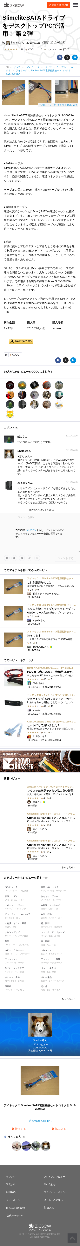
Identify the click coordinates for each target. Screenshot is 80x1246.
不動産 (8, 986)
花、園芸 (45, 923)
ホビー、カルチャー (14, 950)
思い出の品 (24, 945)
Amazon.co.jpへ (41, 1120)
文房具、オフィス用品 (15, 923)
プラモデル (25, 954)
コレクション (47, 950)
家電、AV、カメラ (49, 887)
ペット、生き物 (48, 968)
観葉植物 (58, 927)
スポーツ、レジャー (14, 905)
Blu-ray (14, 900)
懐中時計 (45, 963)
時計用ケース (56, 963)
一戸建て (20, 990)
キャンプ (9, 909)
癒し (18, 918)
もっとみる (68, 999)
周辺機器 (25, 891)
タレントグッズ (12, 932)
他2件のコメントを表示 (41, 510)
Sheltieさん (17, 42)
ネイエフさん (25, 482)
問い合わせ (50, 1184)
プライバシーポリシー (55, 1192)
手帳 (14, 927)
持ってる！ (21, 1128)
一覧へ (46, 878)
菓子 (60, 918)
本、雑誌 (45, 941)
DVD (7, 900)
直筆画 (57, 936)
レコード (13, 945)
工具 (56, 909)
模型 (7, 954)
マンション (10, 990)
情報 (43, 990)
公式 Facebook (17, 1207)
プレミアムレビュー (54, 1176)
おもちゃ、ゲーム (49, 896)
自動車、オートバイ (50, 905)
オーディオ (61, 891)
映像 (52, 891)
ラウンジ (11, 1176)
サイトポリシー (14, 1200)
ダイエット (10, 918)
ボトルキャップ (55, 954)
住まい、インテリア (14, 968)
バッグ (21, 963)
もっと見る (68, 867)
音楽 (7, 941)
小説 (54, 945)
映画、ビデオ (11, 896)
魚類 (43, 972)
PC (6, 891)
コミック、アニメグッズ (52, 932)
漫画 (43, 945)
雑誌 (48, 945)
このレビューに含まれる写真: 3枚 (58, 104)
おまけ (44, 954)
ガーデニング (47, 927)
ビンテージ (57, 900)
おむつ (44, 981)
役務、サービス (53, 990)
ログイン (31, 530)
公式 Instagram (14, 1215)
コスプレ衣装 (47, 936)
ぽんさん (22, 436)
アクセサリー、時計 (50, 959)
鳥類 (54, 972)
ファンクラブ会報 (20, 936)
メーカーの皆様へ (53, 1200)
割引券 (21, 981)
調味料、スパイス (49, 918)
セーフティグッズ (56, 981)
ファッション (11, 959)
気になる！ (61, 1128)
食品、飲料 (46, 914)
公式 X (50, 1207)
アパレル (9, 963)
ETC (50, 909)
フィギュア (46, 900)
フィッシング (20, 909)
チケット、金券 (12, 977)
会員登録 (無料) (59, 5)
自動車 (44, 909)
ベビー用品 (46, 977)
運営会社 (11, 1184)
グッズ (21, 900)
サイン (8, 936)
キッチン (45, 891)
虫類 (48, 972)
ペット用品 (19, 972)
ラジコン (14, 954)
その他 (44, 986)
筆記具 (8, 927)
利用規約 (11, 1192)
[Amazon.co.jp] (21, 341)
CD (6, 945)
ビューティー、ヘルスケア (17, 914)
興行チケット (11, 981)
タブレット (14, 891)
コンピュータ (11, 887)
